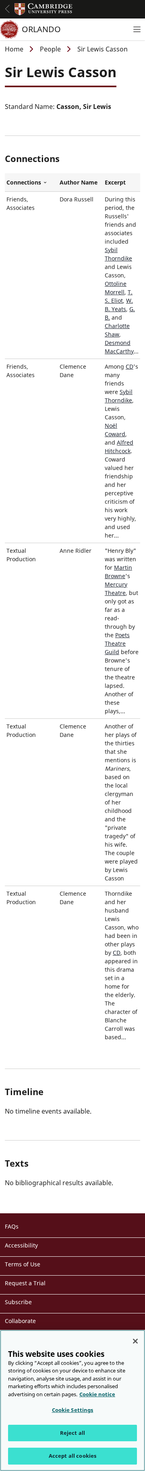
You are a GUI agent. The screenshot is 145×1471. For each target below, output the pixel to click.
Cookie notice (97, 1394)
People (50, 49)
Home (14, 49)
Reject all (72, 1432)
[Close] (135, 1341)
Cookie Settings (72, 1410)
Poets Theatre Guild (117, 643)
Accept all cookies (72, 1455)
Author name (78, 182)
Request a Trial (25, 1283)
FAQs (12, 1226)
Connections (31, 182)
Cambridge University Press (43, 9)
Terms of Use (22, 1264)
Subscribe (18, 1302)
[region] (72, 1400)
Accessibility (21, 1245)
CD (129, 366)
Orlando (41, 29)
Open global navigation (7, 9)
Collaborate (20, 1321)
